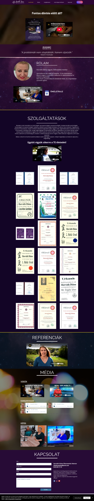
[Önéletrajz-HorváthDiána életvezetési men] (46, 93)
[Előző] (13, 13)
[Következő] (80, 13)
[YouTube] (59, 481)
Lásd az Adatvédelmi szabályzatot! (13, 499)
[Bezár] (92, 498)
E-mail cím (18, 466)
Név (17, 461)
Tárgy (17, 471)
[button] (33, 436)
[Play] (27, 406)
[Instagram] (57, 481)
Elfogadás (87, 498)
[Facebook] (54, 481)
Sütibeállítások (77, 498)
